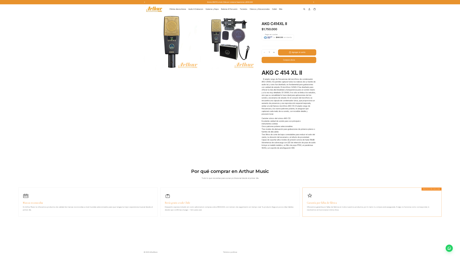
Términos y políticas (230, 252)
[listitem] (281, 9)
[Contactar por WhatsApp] (449, 248)
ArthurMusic (153, 252)
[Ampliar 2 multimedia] (228, 42)
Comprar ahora (289, 60)
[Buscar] (304, 9)
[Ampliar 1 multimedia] (172, 42)
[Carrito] (314, 9)
